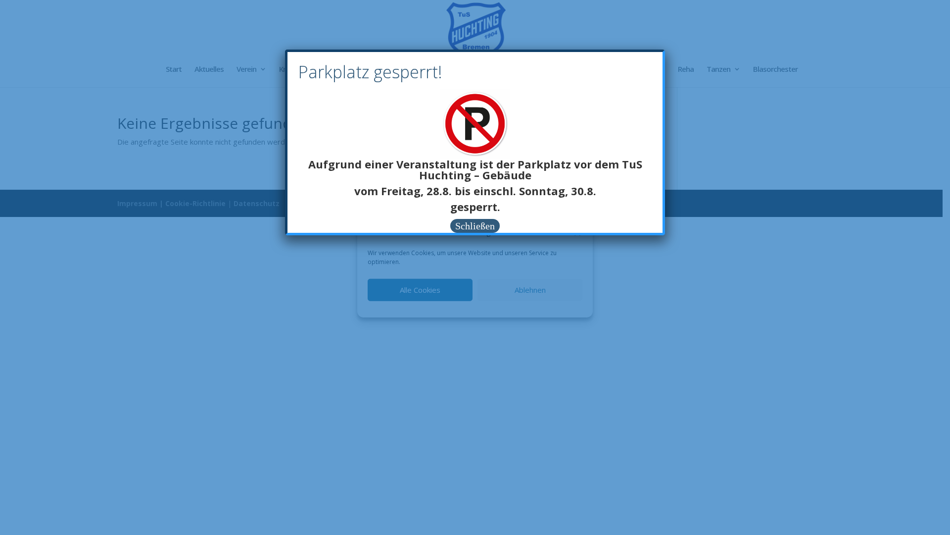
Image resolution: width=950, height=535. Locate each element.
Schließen (475, 225)
